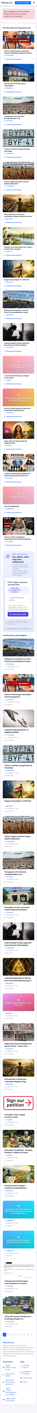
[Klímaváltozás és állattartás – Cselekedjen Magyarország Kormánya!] (18, 210)
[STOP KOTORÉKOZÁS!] (18, 501)
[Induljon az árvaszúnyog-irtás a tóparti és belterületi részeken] (18, 242)
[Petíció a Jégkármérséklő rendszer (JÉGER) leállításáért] (18, 177)
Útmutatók (8, 1362)
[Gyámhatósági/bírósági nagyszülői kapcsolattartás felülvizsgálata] (18, 338)
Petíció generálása (19, 614)
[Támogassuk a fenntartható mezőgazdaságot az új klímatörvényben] (18, 111)
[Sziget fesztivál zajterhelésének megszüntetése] (18, 436)
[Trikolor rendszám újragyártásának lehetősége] (18, 144)
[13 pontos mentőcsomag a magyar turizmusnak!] (18, 371)
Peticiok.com (6, 3)
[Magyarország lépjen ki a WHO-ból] (18, 274)
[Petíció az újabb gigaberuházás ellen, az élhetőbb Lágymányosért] (18, 404)
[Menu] (34, 3)
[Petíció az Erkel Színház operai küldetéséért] (18, 79)
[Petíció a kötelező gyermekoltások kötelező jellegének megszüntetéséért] (18, 46)
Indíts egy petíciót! (23, 3)
